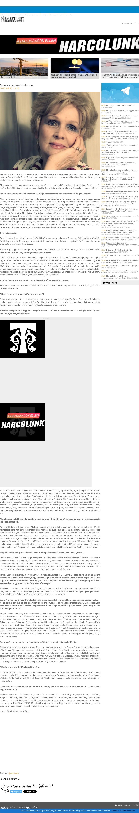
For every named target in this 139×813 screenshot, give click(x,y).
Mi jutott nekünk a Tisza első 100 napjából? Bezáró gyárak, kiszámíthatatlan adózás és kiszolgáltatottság (119, 223)
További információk (127, 811)
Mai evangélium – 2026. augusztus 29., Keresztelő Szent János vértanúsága (118, 164)
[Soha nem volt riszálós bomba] (50, 169)
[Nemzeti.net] (12, 19)
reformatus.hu (108, 128)
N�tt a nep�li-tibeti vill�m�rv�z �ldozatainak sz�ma (116, 251)
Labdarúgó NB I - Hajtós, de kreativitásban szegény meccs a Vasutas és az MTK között (119, 210)
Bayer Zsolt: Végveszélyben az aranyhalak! (122, 158)
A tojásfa (109, 142)
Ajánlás (127, 805)
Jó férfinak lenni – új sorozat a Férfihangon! (122, 145)
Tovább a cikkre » (9, 779)
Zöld (62, 15)
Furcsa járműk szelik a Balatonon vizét (120, 106)
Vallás (69, 15)
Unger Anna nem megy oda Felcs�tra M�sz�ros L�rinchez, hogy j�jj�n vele (117, 178)
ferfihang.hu (107, 147)
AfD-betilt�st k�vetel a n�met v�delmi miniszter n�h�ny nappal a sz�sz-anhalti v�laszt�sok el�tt (118, 204)
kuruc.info (106, 181)
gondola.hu (106, 113)
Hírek (3, 15)
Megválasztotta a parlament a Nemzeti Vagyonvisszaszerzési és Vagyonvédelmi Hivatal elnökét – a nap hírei (119, 172)
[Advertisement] (23, 384)
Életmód (54, 15)
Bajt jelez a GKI (8, 77)
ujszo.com (13, 773)
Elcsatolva (34, 15)
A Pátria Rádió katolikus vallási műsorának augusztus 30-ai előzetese (119, 117)
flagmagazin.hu (108, 154)
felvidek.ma (126, 118)
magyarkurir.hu (128, 134)
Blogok (44, 15)
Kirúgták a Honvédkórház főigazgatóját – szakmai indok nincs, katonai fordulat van (118, 231)
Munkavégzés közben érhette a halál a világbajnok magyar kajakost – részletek (74, 76)
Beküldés (118, 805)
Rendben (115, 811)
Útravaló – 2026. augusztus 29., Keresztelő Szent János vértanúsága (119, 133)
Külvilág (23, 15)
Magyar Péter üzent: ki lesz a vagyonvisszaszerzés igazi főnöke (114, 277)
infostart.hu (106, 107)
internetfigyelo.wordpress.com (115, 227)
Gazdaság (12, 15)
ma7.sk (104, 257)
